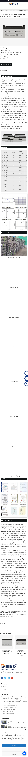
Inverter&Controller (5, 689)
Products (7, 10)
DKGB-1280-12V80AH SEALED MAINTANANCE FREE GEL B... (7, 651)
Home (2, 10)
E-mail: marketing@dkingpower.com (10, 705)
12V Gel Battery (22, 10)
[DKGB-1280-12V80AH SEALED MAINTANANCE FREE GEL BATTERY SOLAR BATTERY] (6, 642)
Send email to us (7, 64)
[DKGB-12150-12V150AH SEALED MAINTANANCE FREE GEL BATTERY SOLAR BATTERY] (21, 642)
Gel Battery (14, 10)
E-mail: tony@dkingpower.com (9, 709)
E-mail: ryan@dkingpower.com (9, 707)
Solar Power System (5, 688)
